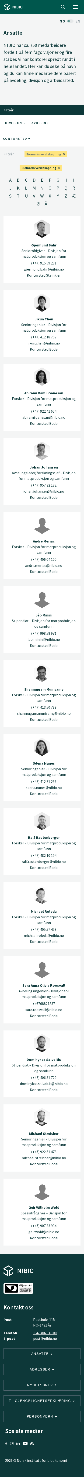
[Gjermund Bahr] (42, 229)
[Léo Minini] (42, 599)
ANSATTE (40, 1354)
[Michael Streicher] (42, 1117)
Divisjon (14, 123)
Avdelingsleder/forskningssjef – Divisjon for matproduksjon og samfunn (44, 473)
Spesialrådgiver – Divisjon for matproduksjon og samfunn (44, 1213)
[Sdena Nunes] (42, 747)
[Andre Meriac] (42, 525)
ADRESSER (41, 1369)
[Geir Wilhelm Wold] (42, 1191)
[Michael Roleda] (42, 895)
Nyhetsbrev (40, 1385)
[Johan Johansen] (42, 451)
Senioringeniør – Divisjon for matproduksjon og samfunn (43, 325)
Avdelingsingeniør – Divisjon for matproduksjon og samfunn (44, 991)
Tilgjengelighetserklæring (41, 1401)
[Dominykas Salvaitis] (42, 1043)
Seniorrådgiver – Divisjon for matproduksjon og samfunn (43, 251)
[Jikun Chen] (42, 302)
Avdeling (41, 123)
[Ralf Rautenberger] (42, 821)
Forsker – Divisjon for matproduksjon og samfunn (44, 399)
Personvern (41, 1416)
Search (63, 7)
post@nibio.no (45, 1338)
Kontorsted (15, 138)
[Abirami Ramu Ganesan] (42, 376)
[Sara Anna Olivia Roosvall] (42, 969)
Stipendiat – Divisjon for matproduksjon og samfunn (44, 621)
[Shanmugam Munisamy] (42, 673)
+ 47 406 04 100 (45, 1332)
